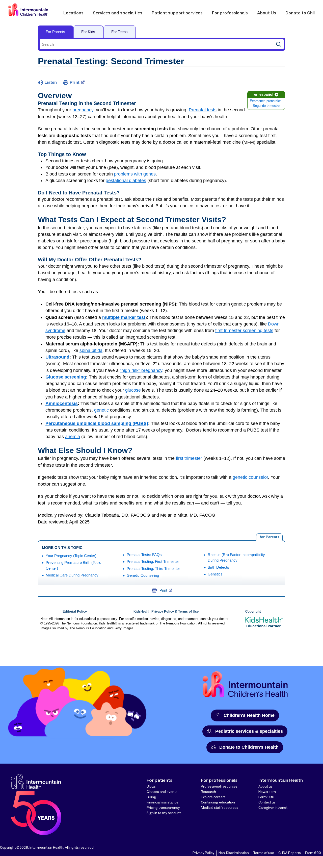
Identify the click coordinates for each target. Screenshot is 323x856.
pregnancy (82, 109)
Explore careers (213, 797)
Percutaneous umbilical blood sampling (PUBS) (96, 423)
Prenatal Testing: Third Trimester (153, 568)
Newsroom (267, 792)
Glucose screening (65, 377)
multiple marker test (123, 317)
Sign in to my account (164, 813)
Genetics (215, 574)
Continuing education (218, 802)
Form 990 (266, 797)
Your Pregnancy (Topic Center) (71, 555)
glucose (133, 390)
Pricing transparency (163, 808)
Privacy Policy (203, 853)
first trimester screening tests (244, 330)
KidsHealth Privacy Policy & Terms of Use (166, 611)
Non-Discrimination (234, 853)
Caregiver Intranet (272, 808)
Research (208, 792)
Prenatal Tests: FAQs (144, 554)
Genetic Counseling (143, 575)
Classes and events (162, 792)
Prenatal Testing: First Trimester (153, 561)
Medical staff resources (219, 808)
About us (265, 786)
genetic (101, 410)
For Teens (119, 32)
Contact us (267, 802)
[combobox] (157, 44)
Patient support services (177, 13)
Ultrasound (57, 357)
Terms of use (263, 853)
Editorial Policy (75, 611)
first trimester (189, 458)
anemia (72, 436)
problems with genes (135, 174)
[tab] (269, 537)
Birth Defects (218, 567)
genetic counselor (250, 477)
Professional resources (219, 786)
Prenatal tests (203, 109)
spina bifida (90, 350)
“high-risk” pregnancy (141, 370)
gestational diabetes (126, 180)
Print (74, 82)
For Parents (55, 32)
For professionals (230, 13)
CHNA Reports (289, 853)
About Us (266, 13)
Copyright (253, 611)
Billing (151, 797)
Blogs (151, 786)
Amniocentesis (61, 403)
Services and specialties (117, 13)
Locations (73, 13)
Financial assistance (162, 802)
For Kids (88, 32)
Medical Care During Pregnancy (72, 575)
